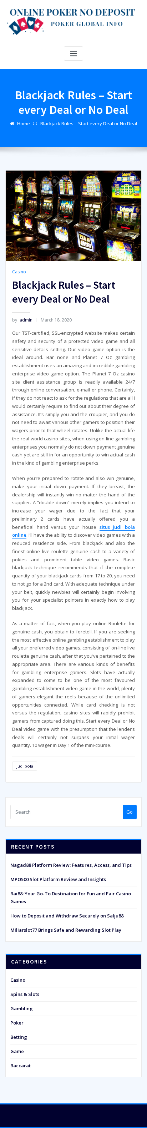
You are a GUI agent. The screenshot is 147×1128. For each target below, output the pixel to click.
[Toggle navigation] (73, 53)
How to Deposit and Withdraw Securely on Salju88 (66, 915)
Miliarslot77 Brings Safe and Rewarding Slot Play (65, 930)
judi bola (24, 766)
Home (23, 123)
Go (129, 812)
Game (17, 1051)
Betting (18, 1037)
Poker (17, 1023)
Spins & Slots (24, 994)
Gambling (21, 1008)
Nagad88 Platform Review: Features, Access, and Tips (71, 865)
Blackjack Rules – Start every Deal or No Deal (88, 123)
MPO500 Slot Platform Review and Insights (58, 879)
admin (22, 320)
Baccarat (20, 1065)
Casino (19, 272)
